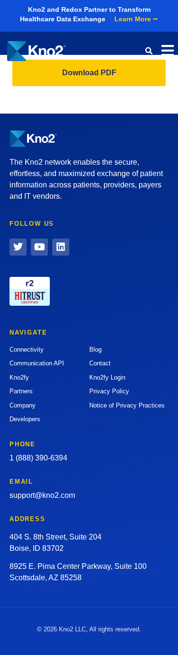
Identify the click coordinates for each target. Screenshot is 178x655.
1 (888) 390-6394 (38, 458)
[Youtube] (39, 247)
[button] (149, 51)
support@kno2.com (42, 495)
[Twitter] (18, 247)
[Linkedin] (60, 247)
